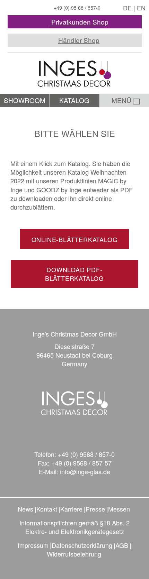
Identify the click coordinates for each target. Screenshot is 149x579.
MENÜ (122, 100)
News (25, 508)
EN (141, 7)
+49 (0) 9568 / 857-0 (86, 454)
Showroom (24, 100)
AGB (121, 545)
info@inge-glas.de (85, 471)
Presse (95, 508)
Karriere (71, 508)
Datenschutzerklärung (82, 545)
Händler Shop (78, 40)
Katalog (74, 100)
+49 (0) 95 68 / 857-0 (77, 7)
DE (127, 7)
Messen (119, 508)
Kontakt (46, 508)
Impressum (33, 545)
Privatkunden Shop (79, 21)
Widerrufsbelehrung (74, 553)
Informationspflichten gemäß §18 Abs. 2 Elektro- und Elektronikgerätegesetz (74, 527)
